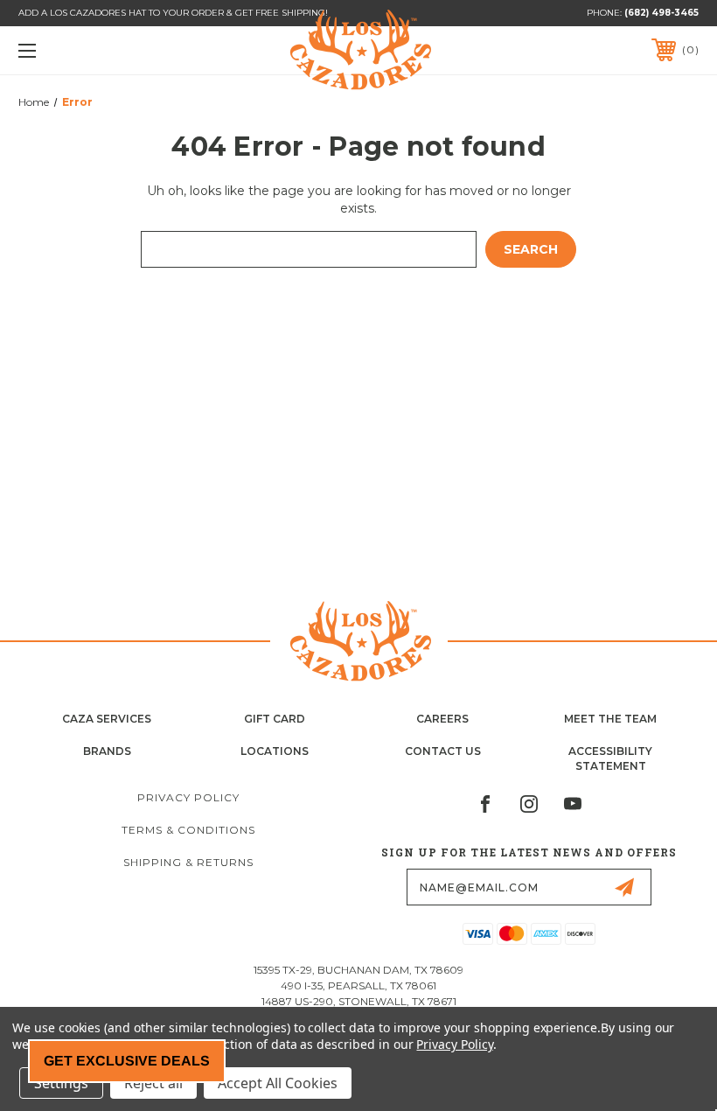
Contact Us (443, 751)
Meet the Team (610, 718)
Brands (107, 751)
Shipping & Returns (188, 862)
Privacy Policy (188, 797)
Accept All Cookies (278, 1083)
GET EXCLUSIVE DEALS (127, 1060)
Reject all (153, 1083)
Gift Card (274, 718)
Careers (442, 718)
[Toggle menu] (86, 50)
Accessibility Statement (610, 758)
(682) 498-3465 (661, 12)
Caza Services (106, 718)
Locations (274, 751)
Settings (61, 1083)
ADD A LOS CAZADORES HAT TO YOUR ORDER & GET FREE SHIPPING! (173, 12)
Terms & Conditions (188, 829)
